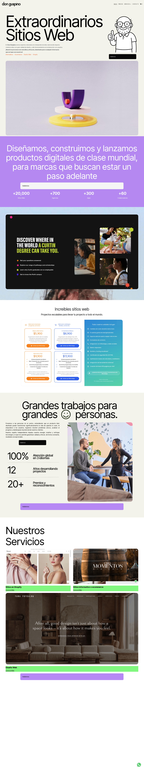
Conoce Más (10, 590)
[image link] (11, 4)
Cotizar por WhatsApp (39, 345)
